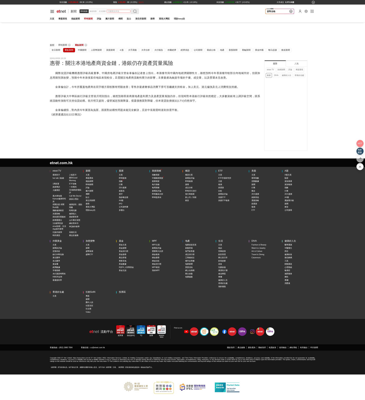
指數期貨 (155, 175)
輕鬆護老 (288, 264)
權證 (187, 171)
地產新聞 (189, 264)
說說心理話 (73, 199)
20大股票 (122, 188)
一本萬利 (73, 187)
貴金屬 (55, 264)
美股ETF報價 (223, 200)
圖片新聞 (110, 18)
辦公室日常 (223, 258)
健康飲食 (288, 254)
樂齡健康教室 (58, 210)
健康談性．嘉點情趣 (75, 205)
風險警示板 (289, 200)
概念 (253, 191)
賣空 (121, 194)
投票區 (122, 292)
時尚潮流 (56, 235)
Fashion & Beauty (259, 245)
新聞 (74, 11)
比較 (220, 191)
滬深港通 (288, 181)
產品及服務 (73, 235)
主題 (220, 181)
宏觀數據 (255, 181)
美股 (254, 171)
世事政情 (222, 251)
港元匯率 (56, 258)
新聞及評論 (156, 191)
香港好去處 (299, 75)
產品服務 (241, 347)
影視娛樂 (222, 261)
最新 (275, 63)
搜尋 (152, 18)
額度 (286, 178)
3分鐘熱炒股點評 (75, 191)
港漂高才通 (223, 270)
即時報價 (84, 11)
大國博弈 (56, 190)
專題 (87, 296)
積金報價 (155, 254)
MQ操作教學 (74, 226)
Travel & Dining (258, 254)
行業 (121, 184)
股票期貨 (155, 181)
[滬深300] (115, 2)
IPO (120, 204)
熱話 (220, 248)
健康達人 (73, 214)
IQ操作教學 (57, 232)
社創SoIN (90, 292)
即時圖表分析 (157, 194)
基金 (121, 241)
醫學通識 (288, 245)
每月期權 (155, 184)
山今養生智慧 (74, 220)
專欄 (220, 277)
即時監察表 (156, 197)
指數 (121, 181)
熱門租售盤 (189, 251)
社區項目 (89, 306)
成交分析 (189, 188)
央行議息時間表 (59, 274)
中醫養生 (288, 248)
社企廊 (88, 309)
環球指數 (255, 178)
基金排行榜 (123, 251)
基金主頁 (122, 245)
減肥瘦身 (288, 274)
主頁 (52, 18)
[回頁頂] (360, 166)
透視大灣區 (164, 18)
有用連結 (303, 347)
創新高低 (255, 197)
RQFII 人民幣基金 (126, 267)
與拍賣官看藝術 (59, 217)
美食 (220, 264)
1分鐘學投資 (58, 223)
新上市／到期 (190, 197)
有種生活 (73, 232)
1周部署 (56, 184)
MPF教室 (156, 267)
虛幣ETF (89, 254)
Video (88, 312)
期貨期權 (156, 171)
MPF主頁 (156, 245)
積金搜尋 (155, 258)
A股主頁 (288, 175)
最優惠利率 (57, 280)
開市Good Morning (73, 179)
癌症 (286, 251)
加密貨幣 (90, 241)
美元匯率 (56, 261)
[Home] (61, 11)
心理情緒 (288, 267)
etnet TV (270, 70)
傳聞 (87, 194)
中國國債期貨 (157, 178)
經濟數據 (56, 267)
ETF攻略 (72, 184)
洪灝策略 (56, 214)
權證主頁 (189, 175)
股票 (121, 171)
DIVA (276, 75)
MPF (154, 241)
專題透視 (299, 70)
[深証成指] (167, 2)
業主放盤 (189, 274)
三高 (286, 261)
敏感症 (287, 270)
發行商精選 (189, 194)
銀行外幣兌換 (58, 254)
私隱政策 (272, 347)
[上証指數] (62, 2)
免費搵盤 (189, 277)
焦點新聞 (89, 181)
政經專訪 (56, 187)
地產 (187, 241)
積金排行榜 (156, 264)
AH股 (121, 200)
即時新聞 (89, 184)
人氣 (296, 63)
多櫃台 (121, 210)
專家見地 (122, 261)
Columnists (256, 258)
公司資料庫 (123, 207)
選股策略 (255, 200)
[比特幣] (269, 2)
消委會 (287, 283)
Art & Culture (257, 251)
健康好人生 (286, 75)
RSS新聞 (314, 347)
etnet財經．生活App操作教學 (59, 227)
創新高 (121, 191)
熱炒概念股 (123, 197)
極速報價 (93, 11)
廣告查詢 (251, 347)
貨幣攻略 (271, 11)
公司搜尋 (288, 210)
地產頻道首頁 (190, 245)
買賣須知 (189, 267)
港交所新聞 (140, 18)
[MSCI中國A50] (221, 2)
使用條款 (283, 347)
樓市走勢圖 (189, 261)
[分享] (360, 158)
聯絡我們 (262, 347)
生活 (269, 75)
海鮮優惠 (222, 286)
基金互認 (122, 270)
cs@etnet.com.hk (97, 347)
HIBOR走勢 (57, 277)
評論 (290, 70)
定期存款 (56, 251)
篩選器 (221, 188)
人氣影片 (73, 175)
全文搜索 (102, 11)
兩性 (286, 277)
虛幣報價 (89, 251)
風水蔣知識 (57, 196)
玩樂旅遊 (222, 267)
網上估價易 (189, 270)
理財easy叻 (179, 18)
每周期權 (155, 188)
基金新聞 (122, 248)
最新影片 (56, 175)
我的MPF (156, 270)
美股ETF (222, 197)
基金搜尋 (122, 254)
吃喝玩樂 (73, 210)
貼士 (87, 197)
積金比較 (155, 261)
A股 (286, 171)
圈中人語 (89, 302)
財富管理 (222, 254)
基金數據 (122, 264)
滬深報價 (288, 184)
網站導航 (293, 347)
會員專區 (222, 274)
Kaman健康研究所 (59, 200)
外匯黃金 (57, 241)
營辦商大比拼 (157, 251)
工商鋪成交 (189, 258)
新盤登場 (189, 248)
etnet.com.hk (61, 162)
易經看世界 (73, 217)
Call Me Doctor (75, 196)
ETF (220, 171)
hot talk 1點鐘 (58, 178)
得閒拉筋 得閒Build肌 (58, 205)
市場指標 (56, 270)
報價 (220, 184)
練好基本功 (73, 223)
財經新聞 (281, 70)
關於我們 (231, 347)
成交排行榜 (189, 254)
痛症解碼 (288, 258)
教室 (187, 200)
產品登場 (122, 258)
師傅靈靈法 (57, 220)
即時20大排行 (190, 191)
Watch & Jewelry (258, 248)
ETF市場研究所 (224, 178)
